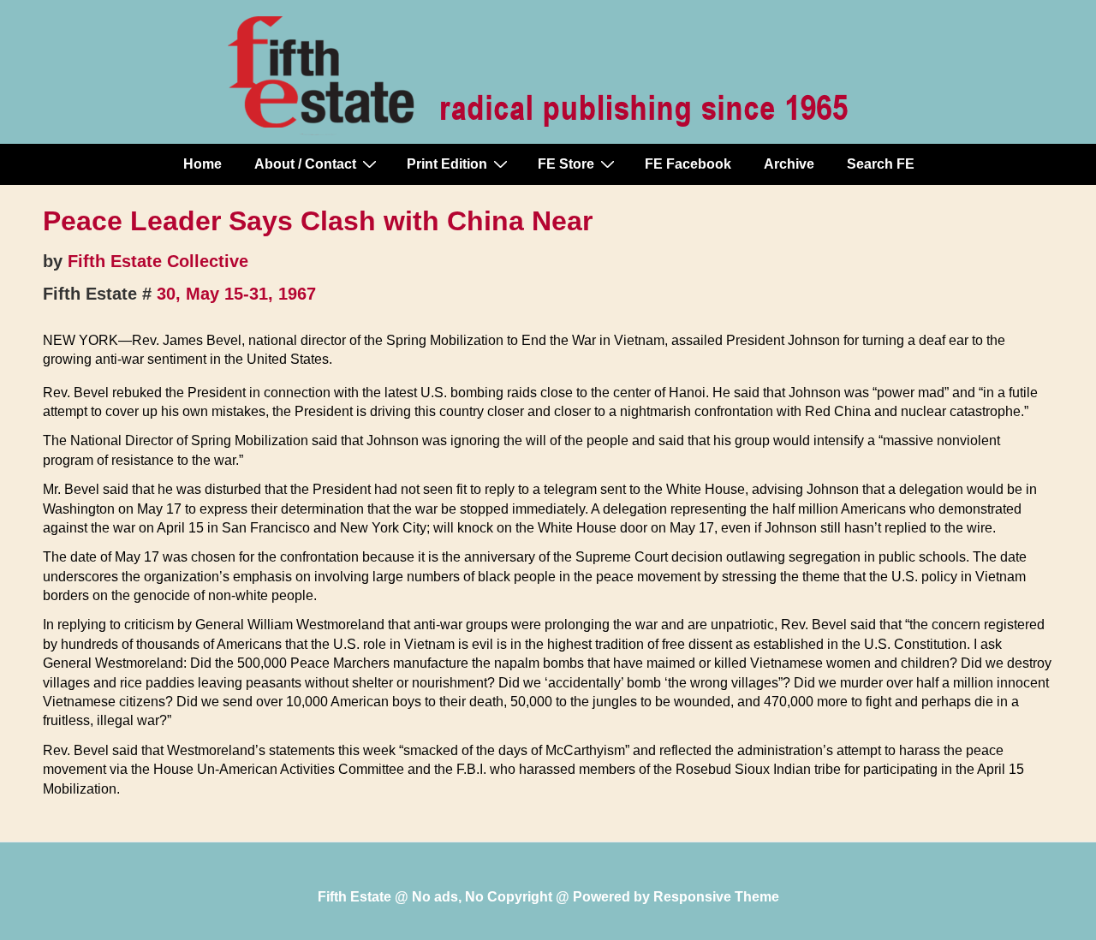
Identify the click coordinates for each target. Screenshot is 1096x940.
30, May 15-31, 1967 (236, 293)
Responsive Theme (716, 896)
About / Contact (305, 164)
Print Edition (447, 164)
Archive (789, 164)
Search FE (880, 164)
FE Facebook (688, 164)
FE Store (566, 164)
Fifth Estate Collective (158, 261)
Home (202, 164)
